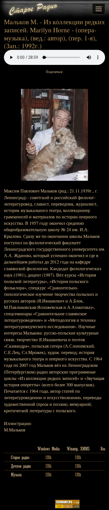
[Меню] (98, 8)
